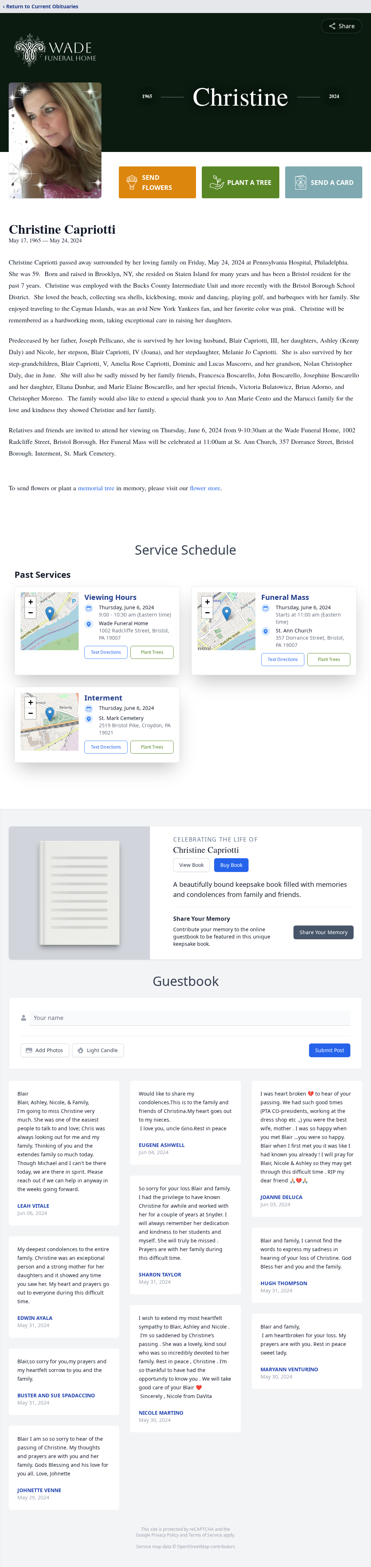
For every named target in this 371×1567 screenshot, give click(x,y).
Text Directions (106, 652)
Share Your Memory (323, 932)
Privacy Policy (165, 1535)
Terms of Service (205, 1535)
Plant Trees (152, 652)
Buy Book (231, 864)
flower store (205, 487)
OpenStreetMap (193, 1546)
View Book (191, 864)
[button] (49, 613)
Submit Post (329, 1050)
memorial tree (96, 487)
